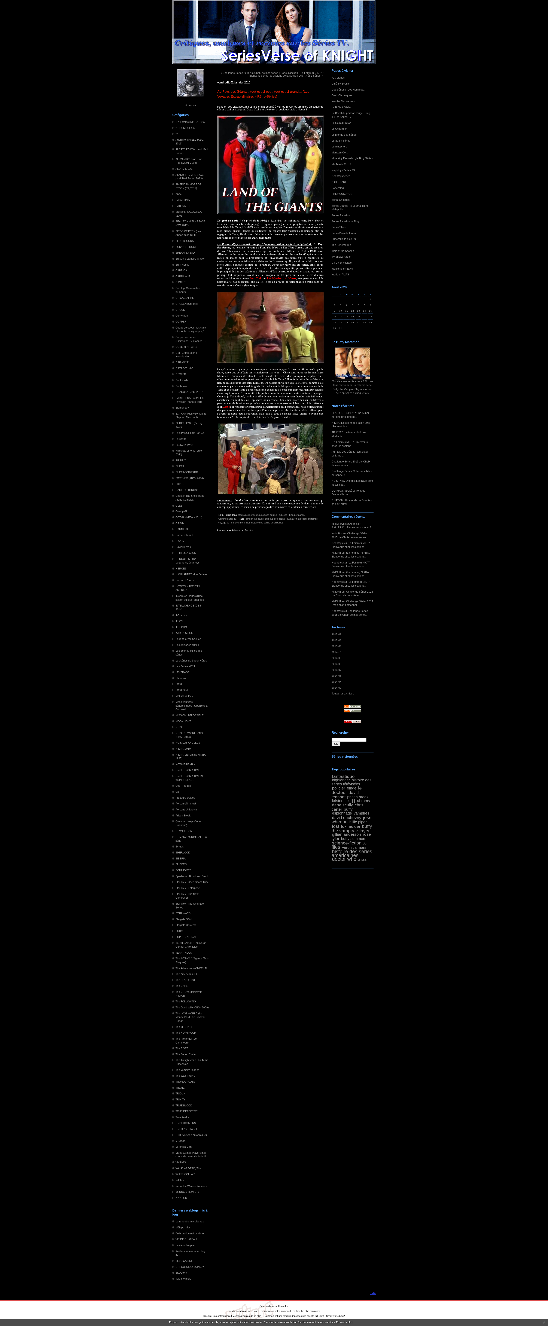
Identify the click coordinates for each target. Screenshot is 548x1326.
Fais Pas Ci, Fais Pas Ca (190, 432)
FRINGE (180, 484)
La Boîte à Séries (341, 107)
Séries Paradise (341, 215)
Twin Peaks (182, 1117)
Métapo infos (183, 1227)
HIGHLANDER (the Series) (191, 574)
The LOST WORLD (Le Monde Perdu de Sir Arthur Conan (191, 1017)
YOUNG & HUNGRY (187, 1192)
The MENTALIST (185, 1027)
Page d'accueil (289, 72)
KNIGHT (336, 552)
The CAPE (182, 985)
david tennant (345, 794)
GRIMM (180, 523)
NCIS (179, 727)
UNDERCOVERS (186, 1123)
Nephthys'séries (341, 176)
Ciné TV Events (341, 83)
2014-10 (336, 652)
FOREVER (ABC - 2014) (190, 478)
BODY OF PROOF (186, 246)
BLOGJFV (181, 1272)
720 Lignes (338, 77)
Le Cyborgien (339, 128)
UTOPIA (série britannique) (191, 1135)
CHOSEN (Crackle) (187, 303)
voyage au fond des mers (231, 522)
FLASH (180, 466)
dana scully (342, 805)
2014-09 (336, 658)
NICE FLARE (339, 182)
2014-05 (336, 675)
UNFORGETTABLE (187, 1129)
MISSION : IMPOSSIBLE (190, 715)
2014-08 (336, 664)
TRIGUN (180, 1093)
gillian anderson (346, 834)
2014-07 (336, 670)
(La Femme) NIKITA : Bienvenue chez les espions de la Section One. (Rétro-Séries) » (286, 74)
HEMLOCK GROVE (187, 553)
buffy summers (353, 839)
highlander (341, 780)
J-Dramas (181, 615)
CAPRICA (181, 270)
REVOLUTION (184, 831)
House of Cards (185, 580)
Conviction (182, 315)
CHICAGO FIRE (185, 297)
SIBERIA (181, 858)
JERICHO (181, 627)
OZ (177, 791)
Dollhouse (182, 386)
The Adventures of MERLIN (191, 968)
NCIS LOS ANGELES (188, 742)
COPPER (181, 321)
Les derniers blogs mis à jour (243, 1311)
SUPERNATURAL (186, 937)
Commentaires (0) (227, 518)
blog (341, 1316)
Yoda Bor (337, 533)
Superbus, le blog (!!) (344, 239)
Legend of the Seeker (188, 639)
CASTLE (181, 282)
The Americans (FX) (187, 974)
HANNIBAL (182, 529)
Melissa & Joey (184, 696)
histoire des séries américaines (352, 853)
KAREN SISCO (184, 633)
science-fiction (347, 842)
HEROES (181, 568)
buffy (348, 809)
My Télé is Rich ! (341, 164)
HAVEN (180, 541)
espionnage (342, 813)
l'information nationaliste (190, 1233)
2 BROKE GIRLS (185, 127)
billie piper (358, 822)
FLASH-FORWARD (187, 472)
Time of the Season (343, 251)
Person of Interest (186, 803)
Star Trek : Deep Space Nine (192, 882)
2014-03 (336, 687)
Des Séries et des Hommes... (348, 89)
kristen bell (341, 801)
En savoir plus (344, 1322)
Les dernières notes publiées (275, 1311)
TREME (180, 1087)
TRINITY (180, 1099)
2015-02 (336, 640)
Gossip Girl (182, 511)
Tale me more (183, 1278)
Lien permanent (297, 515)
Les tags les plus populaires (306, 1311)
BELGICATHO (184, 1260)
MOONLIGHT (183, 721)
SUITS (179, 931)
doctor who (344, 859)
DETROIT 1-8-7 (185, 368)
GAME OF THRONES (188, 490)
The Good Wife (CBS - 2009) (192, 1007)
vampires (361, 813)
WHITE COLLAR (185, 1174)
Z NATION (181, 1198)
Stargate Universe (186, 925)
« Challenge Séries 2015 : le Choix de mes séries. (249, 72)
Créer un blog (266, 1306)
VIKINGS (181, 1162)
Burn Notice (182, 264)
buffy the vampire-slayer (352, 828)
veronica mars (354, 847)
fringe (351, 788)
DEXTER (181, 374)
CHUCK (180, 309)
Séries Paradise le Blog (345, 221)
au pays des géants (275, 518)
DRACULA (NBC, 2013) (189, 392)
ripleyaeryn (338, 523)
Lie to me (181, 678)
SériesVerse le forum (344, 233)
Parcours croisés (185, 797)
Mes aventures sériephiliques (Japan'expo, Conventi (192, 705)
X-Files (180, 1180)
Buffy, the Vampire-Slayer (190, 258)
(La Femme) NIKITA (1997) (191, 121)
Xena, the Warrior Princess (191, 1186)
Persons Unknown (186, 809)
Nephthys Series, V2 (343, 170)
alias (362, 859)
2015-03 (336, 634)
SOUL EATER (184, 870)
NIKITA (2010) (184, 748)
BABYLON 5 (183, 200)
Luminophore (339, 146)
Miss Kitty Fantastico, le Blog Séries (352, 158)
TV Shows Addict (341, 256)
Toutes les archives (343, 693)
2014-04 (336, 681)
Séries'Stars (338, 227)
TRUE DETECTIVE (187, 1111)
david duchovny (346, 817)
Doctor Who (182, 380)
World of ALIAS (340, 274)
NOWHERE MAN (185, 764)
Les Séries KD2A (185, 666)
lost (335, 826)
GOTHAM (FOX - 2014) (189, 517)
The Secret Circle (186, 1054)
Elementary (182, 407)
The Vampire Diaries (187, 1070)
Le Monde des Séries (344, 134)
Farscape (181, 438)
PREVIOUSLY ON (342, 193)
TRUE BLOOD (184, 1105)
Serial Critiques (341, 199)
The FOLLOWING (186, 1001)
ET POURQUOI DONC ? (190, 1266)
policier (338, 788)
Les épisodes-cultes (187, 645)
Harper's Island (184, 535)
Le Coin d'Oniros (341, 123)
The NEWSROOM (186, 1032)
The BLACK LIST (185, 980)
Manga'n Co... (340, 152)
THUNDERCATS (185, 1081)
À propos (190, 105)
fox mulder (350, 826)
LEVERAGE (182, 672)
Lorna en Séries (341, 140)
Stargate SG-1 (184, 919)
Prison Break (183, 815)
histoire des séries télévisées (351, 782)
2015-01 (336, 646)
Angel (179, 194)
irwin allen (292, 518)
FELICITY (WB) (184, 444)
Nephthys (337, 543)
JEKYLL (180, 621)
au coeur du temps (308, 518)
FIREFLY (181, 460)
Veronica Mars (184, 1146)
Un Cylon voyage (342, 262)
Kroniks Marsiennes (343, 101)
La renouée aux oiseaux (190, 1221)
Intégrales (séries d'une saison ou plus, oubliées (262, 515)
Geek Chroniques (342, 95)
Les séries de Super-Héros (191, 660)
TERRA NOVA (184, 952)
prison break (357, 797)
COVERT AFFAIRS (186, 346)
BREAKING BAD (185, 252)
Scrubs (180, 846)
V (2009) (181, 1140)
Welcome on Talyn (342, 268)
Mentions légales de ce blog (246, 1316)
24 (177, 133)
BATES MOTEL (184, 206)
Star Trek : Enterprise (188, 888)
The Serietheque (341, 245)
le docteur (347, 790)
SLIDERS (181, 864)
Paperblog (338, 188)
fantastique (343, 776)
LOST (179, 684)
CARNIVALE (183, 276)
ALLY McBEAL (184, 168)
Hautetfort (283, 1306)
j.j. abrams (361, 801)
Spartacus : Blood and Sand (192, 876)
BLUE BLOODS (185, 240)
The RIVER (182, 1048)
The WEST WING (185, 1075)
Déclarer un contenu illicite (217, 1316)
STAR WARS (183, 913)
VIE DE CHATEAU (186, 1239)
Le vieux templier (185, 1245)
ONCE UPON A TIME (188, 770)
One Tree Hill (183, 785)
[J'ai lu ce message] (543, 1322)
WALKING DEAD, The (188, 1168)
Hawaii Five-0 (184, 547)
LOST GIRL (182, 690)
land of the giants (255, 518)
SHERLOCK (183, 852)
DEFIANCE (182, 362)
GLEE (179, 505)
